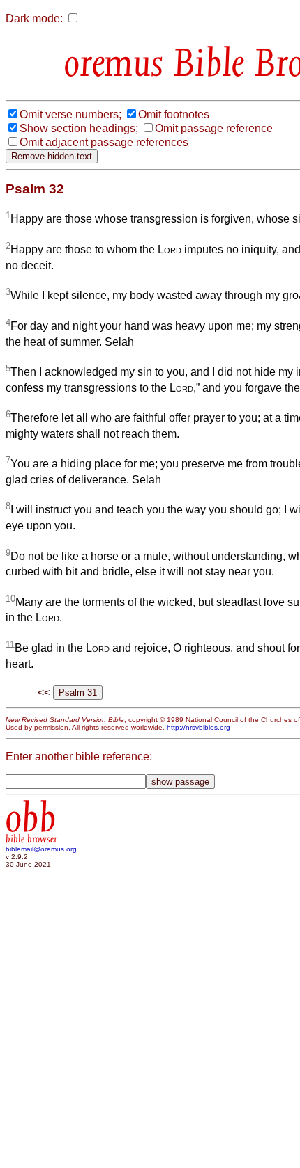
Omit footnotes (173, 114)
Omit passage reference (214, 128)
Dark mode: (34, 18)
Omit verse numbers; (70, 114)
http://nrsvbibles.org (198, 727)
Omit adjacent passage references (104, 142)
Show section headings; (79, 128)
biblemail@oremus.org (41, 849)
